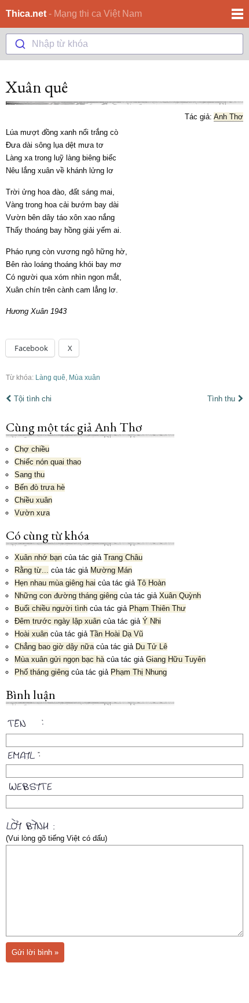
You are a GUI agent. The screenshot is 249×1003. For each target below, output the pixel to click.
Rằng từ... (31, 570)
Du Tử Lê (151, 646)
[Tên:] (124, 725)
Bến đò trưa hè (39, 487)
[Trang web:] (124, 784)
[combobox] (124, 44)
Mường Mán (111, 570)
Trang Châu (123, 557)
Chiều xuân (33, 500)
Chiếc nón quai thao (47, 461)
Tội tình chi (33, 398)
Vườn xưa (32, 512)
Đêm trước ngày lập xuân (57, 621)
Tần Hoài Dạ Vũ (116, 633)
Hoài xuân (31, 633)
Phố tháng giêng (41, 672)
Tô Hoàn (151, 583)
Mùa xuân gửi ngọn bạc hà (59, 659)
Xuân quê (37, 86)
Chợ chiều (31, 449)
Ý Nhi (151, 621)
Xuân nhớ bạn (38, 557)
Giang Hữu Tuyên (176, 659)
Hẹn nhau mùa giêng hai (55, 583)
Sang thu (29, 474)
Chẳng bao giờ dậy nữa (54, 646)
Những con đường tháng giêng (66, 595)
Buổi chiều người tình (50, 608)
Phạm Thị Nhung (139, 672)
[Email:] (124, 753)
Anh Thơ (228, 116)
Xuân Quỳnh (180, 595)
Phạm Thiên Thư (157, 608)
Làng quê (50, 377)
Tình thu (221, 398)
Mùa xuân (84, 377)
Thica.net (26, 14)
